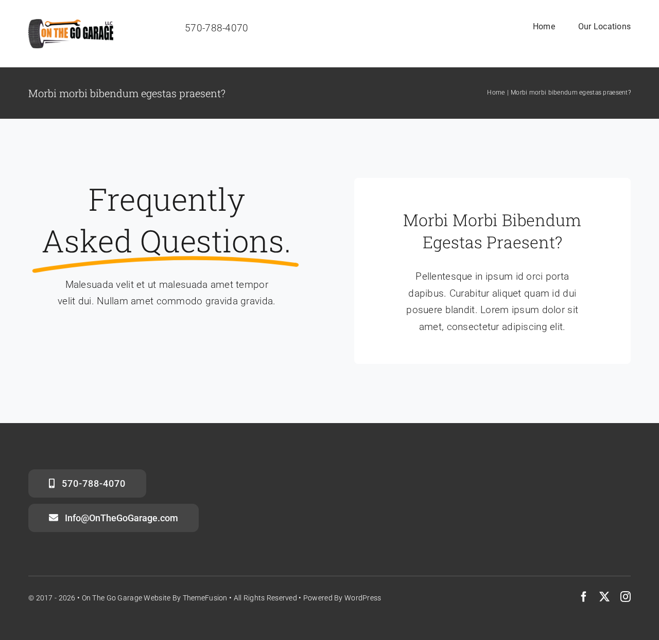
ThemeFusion (205, 598)
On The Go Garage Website (126, 598)
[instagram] (625, 597)
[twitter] (604, 597)
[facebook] (584, 597)
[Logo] (70, 24)
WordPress (362, 598)
